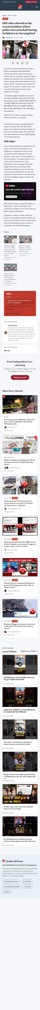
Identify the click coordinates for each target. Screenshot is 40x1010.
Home (4, 15)
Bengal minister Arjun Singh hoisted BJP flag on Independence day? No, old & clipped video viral (20, 776)
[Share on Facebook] (13, 63)
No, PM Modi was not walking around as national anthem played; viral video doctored (19, 840)
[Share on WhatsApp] (22, 63)
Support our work (31, 2)
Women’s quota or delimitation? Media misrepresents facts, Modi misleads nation (19, 462)
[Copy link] (27, 63)
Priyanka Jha (9, 37)
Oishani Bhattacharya (14, 508)
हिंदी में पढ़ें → (7, 351)
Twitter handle (29, 134)
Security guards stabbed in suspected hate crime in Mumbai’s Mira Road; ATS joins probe (19, 422)
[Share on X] (18, 63)
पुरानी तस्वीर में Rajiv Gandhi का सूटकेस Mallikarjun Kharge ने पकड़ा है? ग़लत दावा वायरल (19, 678)
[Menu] (37, 7)
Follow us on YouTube (29, 651)
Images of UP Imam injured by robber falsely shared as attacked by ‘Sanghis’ (10, 277)
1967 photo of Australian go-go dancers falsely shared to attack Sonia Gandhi (18, 743)
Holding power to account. (9, 2)
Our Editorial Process (11, 881)
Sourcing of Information (12, 886)
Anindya (18, 467)
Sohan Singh (25, 124)
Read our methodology (13, 313)
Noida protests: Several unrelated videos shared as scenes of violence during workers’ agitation (18, 503)
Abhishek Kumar (12, 550)
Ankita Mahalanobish (14, 631)
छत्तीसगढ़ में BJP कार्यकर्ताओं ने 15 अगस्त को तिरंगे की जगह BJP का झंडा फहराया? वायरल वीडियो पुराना (19, 711)
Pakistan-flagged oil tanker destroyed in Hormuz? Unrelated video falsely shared (19, 626)
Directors (7, 892)
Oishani (12, 467)
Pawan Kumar (12, 427)
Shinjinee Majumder (14, 591)
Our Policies (27, 881)
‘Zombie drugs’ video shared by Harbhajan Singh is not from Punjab (18, 808)
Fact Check (12, 15)
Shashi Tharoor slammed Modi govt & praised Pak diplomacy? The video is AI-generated (19, 585)
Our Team (27, 886)
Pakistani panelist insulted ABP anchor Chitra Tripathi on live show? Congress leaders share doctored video (20, 544)
